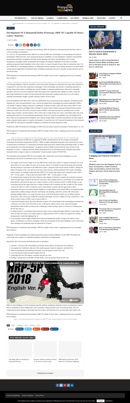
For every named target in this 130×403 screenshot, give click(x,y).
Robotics (10, 28)
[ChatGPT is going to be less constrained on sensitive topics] (93, 93)
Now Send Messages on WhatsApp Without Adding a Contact (108, 192)
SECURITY (75, 18)
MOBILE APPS (88, 18)
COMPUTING (62, 18)
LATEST (112, 18)
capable (13, 325)
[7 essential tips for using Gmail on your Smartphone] (93, 211)
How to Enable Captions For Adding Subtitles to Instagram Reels (109, 219)
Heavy (26, 325)
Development (20, 325)
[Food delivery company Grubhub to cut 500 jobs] (93, 76)
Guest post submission (13, 395)
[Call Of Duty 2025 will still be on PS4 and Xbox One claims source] (93, 84)
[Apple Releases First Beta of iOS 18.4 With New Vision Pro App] (93, 102)
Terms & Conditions (27, 395)
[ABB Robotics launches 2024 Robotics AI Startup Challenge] (70, 349)
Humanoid (32, 325)
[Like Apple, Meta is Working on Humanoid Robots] (20, 349)
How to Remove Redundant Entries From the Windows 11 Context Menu (109, 181)
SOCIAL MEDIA (37, 18)
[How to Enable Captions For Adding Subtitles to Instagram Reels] (93, 220)
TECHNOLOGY (21, 18)
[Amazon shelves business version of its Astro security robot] (45, 349)
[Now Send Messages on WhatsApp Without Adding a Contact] (93, 192)
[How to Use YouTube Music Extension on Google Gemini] (93, 202)
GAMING (50, 18)
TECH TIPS (101, 18)
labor (38, 325)
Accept (100, 401)
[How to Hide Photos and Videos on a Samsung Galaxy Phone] (93, 230)
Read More (109, 401)
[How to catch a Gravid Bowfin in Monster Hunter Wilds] (105, 39)
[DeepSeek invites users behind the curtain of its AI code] (93, 119)
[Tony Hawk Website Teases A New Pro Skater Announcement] (93, 110)
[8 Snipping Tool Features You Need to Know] (105, 144)
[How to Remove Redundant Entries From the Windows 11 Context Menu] (93, 182)
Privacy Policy (39, 395)
